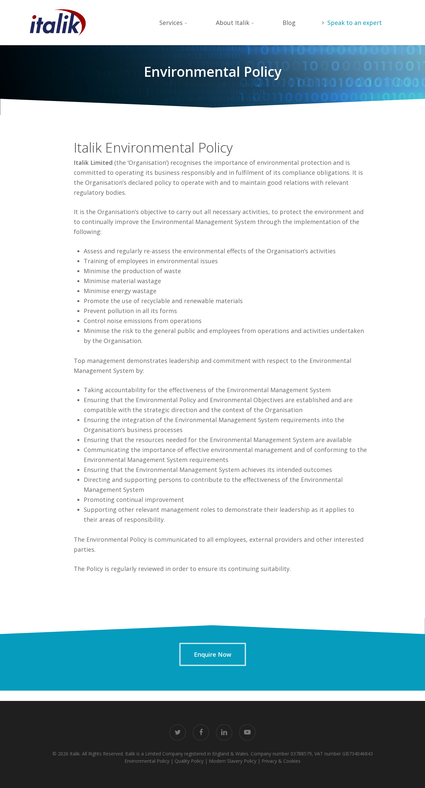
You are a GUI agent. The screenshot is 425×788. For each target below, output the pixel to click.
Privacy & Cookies (281, 761)
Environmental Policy (147, 761)
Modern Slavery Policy (232, 761)
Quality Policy (189, 761)
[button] (212, 654)
